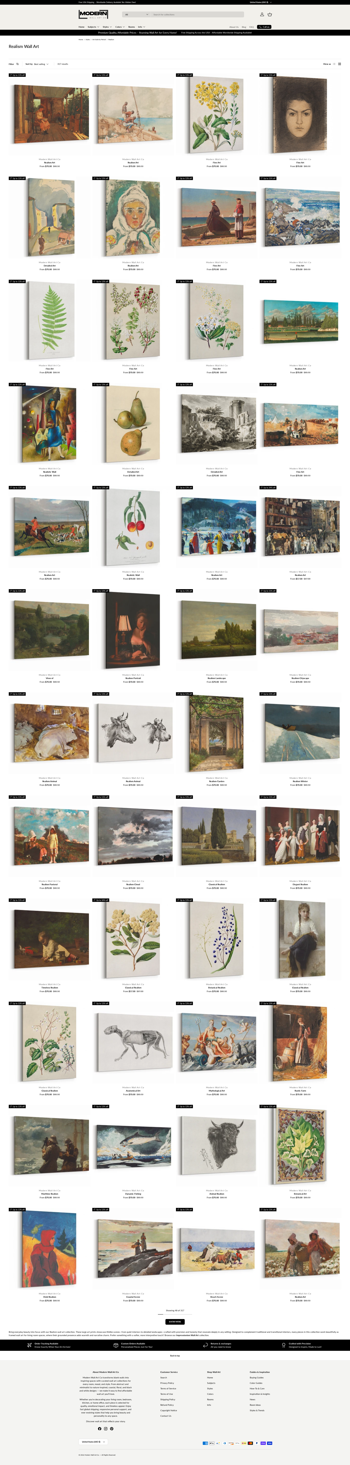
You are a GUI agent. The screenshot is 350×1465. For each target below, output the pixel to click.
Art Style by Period (99, 39)
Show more (175, 1322)
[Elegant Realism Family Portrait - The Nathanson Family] (300, 836)
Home (81, 26)
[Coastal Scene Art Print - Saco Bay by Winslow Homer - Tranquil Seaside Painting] (133, 1249)
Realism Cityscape (300, 678)
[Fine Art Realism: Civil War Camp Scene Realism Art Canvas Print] (300, 424)
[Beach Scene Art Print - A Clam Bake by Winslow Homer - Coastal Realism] (217, 1249)
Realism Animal (49, 781)
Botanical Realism (216, 987)
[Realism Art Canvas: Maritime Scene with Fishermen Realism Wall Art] (133, 114)
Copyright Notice (168, 1410)
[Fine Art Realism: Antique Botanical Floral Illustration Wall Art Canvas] (217, 321)
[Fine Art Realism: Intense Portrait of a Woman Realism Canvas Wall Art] (300, 114)
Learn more (102, 2)
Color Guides (256, 1383)
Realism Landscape (217, 678)
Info (140, 26)
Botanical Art (300, 1193)
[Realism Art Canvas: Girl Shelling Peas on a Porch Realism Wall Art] (50, 114)
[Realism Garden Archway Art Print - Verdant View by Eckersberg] (217, 733)
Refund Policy (167, 1405)
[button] (270, 14)
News (252, 1399)
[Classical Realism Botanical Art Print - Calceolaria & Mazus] (50, 1043)
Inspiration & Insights (260, 1394)
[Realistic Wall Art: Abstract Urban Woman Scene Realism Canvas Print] (50, 424)
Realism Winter (300, 781)
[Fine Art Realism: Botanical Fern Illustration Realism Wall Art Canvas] (50, 321)
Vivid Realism (49, 1296)
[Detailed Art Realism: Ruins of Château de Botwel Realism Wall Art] (217, 424)
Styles (106, 26)
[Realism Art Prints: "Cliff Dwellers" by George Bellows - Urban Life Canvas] (300, 527)
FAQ (251, 27)
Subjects (92, 26)
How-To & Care (257, 1388)
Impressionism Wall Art (187, 1335)
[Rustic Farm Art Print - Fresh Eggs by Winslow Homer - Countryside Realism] (300, 1043)
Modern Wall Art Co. (92, 1455)
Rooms (131, 26)
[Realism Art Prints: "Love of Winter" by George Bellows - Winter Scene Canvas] (217, 527)
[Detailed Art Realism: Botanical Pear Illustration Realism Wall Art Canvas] (133, 424)
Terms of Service (168, 1388)
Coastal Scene (133, 1296)
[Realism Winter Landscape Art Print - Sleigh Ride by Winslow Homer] (300, 733)
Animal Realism (216, 1193)
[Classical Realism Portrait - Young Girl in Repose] (300, 939)
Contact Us (165, 1415)
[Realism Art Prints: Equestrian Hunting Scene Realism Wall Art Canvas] (50, 527)
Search (163, 1377)
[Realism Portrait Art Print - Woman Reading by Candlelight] (133, 630)
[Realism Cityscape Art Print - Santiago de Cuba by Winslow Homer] (300, 630)
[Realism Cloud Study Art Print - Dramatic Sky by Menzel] (133, 836)
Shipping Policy (167, 1399)
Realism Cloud (133, 884)
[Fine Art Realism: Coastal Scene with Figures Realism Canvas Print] (300, 217)
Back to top (175, 1356)
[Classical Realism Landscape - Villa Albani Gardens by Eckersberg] (217, 836)
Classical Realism (217, 884)
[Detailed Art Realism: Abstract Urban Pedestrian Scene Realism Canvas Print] (50, 217)
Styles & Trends (257, 1410)
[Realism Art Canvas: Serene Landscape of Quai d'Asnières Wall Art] (300, 321)
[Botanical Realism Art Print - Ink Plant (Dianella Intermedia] (217, 939)
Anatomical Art (133, 1090)
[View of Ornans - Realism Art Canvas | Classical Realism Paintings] (50, 630)
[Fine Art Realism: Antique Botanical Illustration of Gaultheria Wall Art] (133, 321)
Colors (118, 26)
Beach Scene (216, 1296)
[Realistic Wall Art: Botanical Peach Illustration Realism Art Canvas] (133, 527)
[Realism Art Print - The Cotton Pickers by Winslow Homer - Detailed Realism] (300, 1249)
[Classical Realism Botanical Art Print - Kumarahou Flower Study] (133, 939)
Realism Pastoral (50, 884)
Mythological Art (217, 1090)
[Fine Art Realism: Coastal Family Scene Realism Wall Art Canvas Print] (217, 217)
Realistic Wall (49, 471)
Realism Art (49, 162)
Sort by (29, 64)
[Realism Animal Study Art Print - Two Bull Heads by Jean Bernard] (133, 733)
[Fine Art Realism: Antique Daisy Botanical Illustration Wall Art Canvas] (217, 114)
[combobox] (183, 14)
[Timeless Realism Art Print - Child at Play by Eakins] (50, 939)
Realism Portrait (133, 678)
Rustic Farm (300, 1090)
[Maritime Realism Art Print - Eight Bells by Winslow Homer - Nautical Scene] (50, 1146)
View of (49, 678)
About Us (234, 27)
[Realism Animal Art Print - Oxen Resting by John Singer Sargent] (50, 733)
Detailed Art (50, 265)
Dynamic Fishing (133, 1193)
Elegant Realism (300, 884)
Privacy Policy (167, 1383)
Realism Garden (216, 781)
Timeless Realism (49, 987)
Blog (244, 27)
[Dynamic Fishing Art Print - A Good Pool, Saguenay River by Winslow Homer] (133, 1146)
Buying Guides (257, 1377)
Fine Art (217, 162)
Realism (111, 39)
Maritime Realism (49, 1193)
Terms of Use (166, 1394)
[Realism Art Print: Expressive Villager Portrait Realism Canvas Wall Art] (133, 217)
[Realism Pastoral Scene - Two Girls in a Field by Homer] (50, 836)
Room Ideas (255, 1405)
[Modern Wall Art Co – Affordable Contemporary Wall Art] (94, 14)
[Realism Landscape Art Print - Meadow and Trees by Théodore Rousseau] (217, 630)
